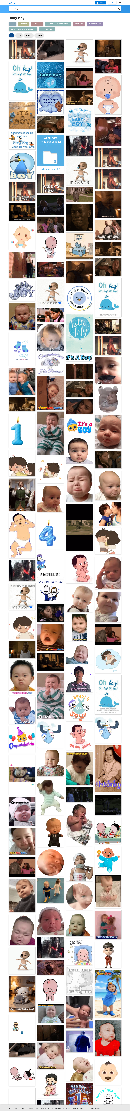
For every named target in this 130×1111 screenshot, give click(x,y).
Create (101, 2)
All (11, 35)
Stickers (28, 35)
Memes (39, 35)
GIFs (19, 35)
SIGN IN (112, 2)
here (100, 1108)
